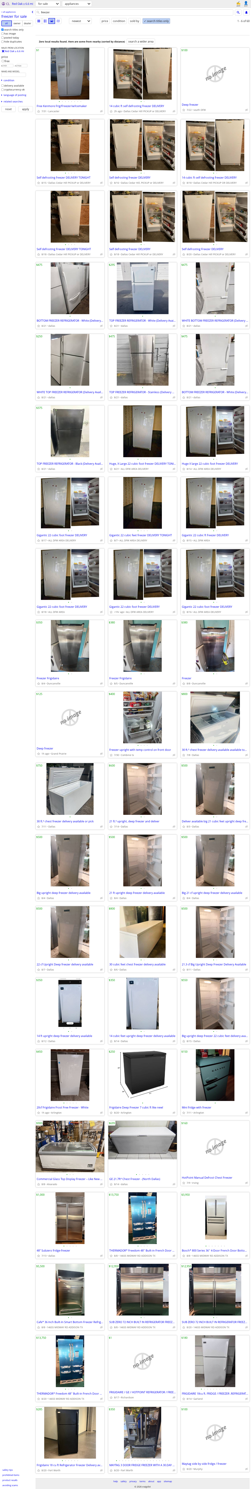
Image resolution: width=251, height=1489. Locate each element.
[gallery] (51, 21)
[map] (58, 21)
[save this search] (246, 12)
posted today (11, 37)
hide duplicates (13, 41)
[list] (39, 21)
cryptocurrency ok (14, 89)
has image (10, 33)
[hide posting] (101, 111)
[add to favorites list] (39, 111)
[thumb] (45, 21)
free (7, 61)
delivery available (14, 85)
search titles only (14, 29)
